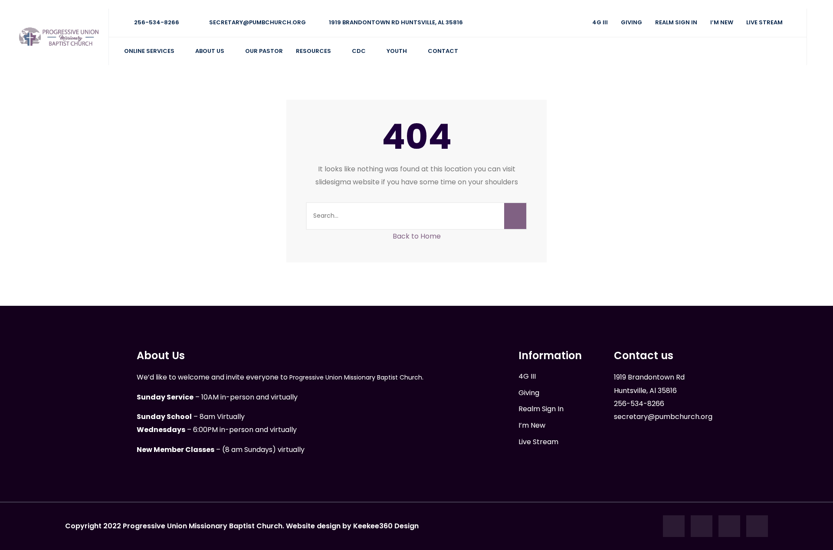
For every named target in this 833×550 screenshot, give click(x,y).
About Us (209, 51)
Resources (313, 51)
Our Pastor (264, 51)
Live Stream (764, 22)
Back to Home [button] (417, 236)
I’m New (721, 22)
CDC (359, 51)
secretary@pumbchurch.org (257, 22)
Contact (443, 51)
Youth (397, 51)
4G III (600, 22)
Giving (631, 22)
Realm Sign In (676, 22)
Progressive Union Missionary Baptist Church (355, 377)
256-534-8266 (156, 22)
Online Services (149, 51)
